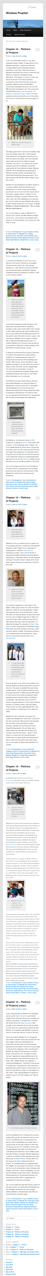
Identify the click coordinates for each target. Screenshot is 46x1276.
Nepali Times (20, 163)
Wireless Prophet (17, 13)
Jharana (20, 484)
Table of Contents (19, 34)
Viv (7, 1247)
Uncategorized (16, 232)
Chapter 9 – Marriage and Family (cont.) (25, 1252)
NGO (33, 440)
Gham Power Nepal (12, 753)
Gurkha (21, 753)
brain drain (30, 480)
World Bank (24, 459)
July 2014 (9, 1262)
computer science (33, 232)
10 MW (14, 445)
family (28, 482)
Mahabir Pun (28, 484)
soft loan (25, 442)
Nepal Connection (11, 844)
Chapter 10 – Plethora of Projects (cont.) (18, 1003)
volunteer (15, 488)
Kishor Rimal (32, 985)
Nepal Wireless (15, 240)
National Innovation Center (30, 238)
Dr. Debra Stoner (11, 234)
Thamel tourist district (13, 993)
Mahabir (8, 755)
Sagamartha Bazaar (30, 1207)
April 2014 (9, 1269)
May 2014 (9, 1267)
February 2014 (11, 1274)
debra (25, 56)
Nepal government (27, 486)
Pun (25, 991)
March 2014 (10, 1272)
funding (30, 234)
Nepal (8, 240)
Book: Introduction (25, 30)
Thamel (26, 968)
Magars (17, 1203)
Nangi (20, 238)
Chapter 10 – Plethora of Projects (18, 50)
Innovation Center (22, 236)
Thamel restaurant (33, 991)
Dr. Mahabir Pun (22, 234)
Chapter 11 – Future (12, 1227)
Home (8, 30)
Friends (8, 34)
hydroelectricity (11, 236)
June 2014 (9, 1265)
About (15, 30)
